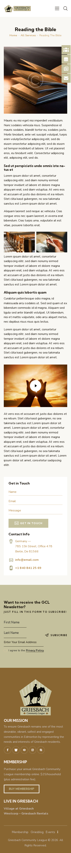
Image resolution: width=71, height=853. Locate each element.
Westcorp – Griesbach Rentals (26, 813)
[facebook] (7, 750)
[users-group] (16, 750)
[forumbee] (41, 750)
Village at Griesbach (19, 809)
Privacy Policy (35, 650)
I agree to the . (26, 650)
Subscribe (59, 635)
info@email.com (27, 560)
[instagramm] (32, 750)
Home (13, 35)
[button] (57, 8)
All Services (28, 35)
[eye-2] (24, 750)
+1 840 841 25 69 (28, 568)
